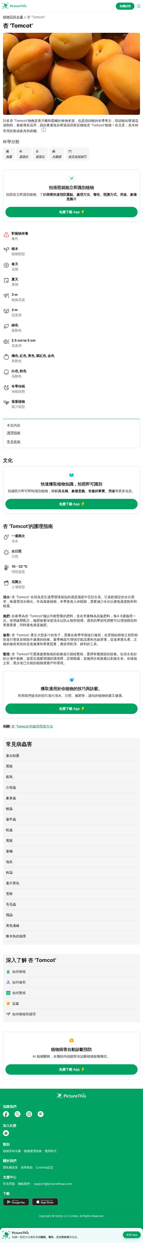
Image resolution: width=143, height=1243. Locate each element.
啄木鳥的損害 (16, 936)
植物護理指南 (33, 1151)
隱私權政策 (10, 1167)
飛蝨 (9, 915)
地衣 (9, 862)
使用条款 (27, 1167)
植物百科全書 (13, 17)
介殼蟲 (11, 787)
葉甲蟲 (11, 819)
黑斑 (9, 766)
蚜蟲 (9, 809)
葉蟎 (9, 851)
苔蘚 (9, 894)
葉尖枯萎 (12, 756)
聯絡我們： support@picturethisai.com (45, 1184)
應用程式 (51, 1151)
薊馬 (9, 777)
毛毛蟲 (11, 904)
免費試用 (125, 6)
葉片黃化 (12, 883)
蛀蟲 (9, 830)
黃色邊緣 (12, 925)
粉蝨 (9, 872)
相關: (28, 726)
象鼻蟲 (11, 798)
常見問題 (9, 1184)
